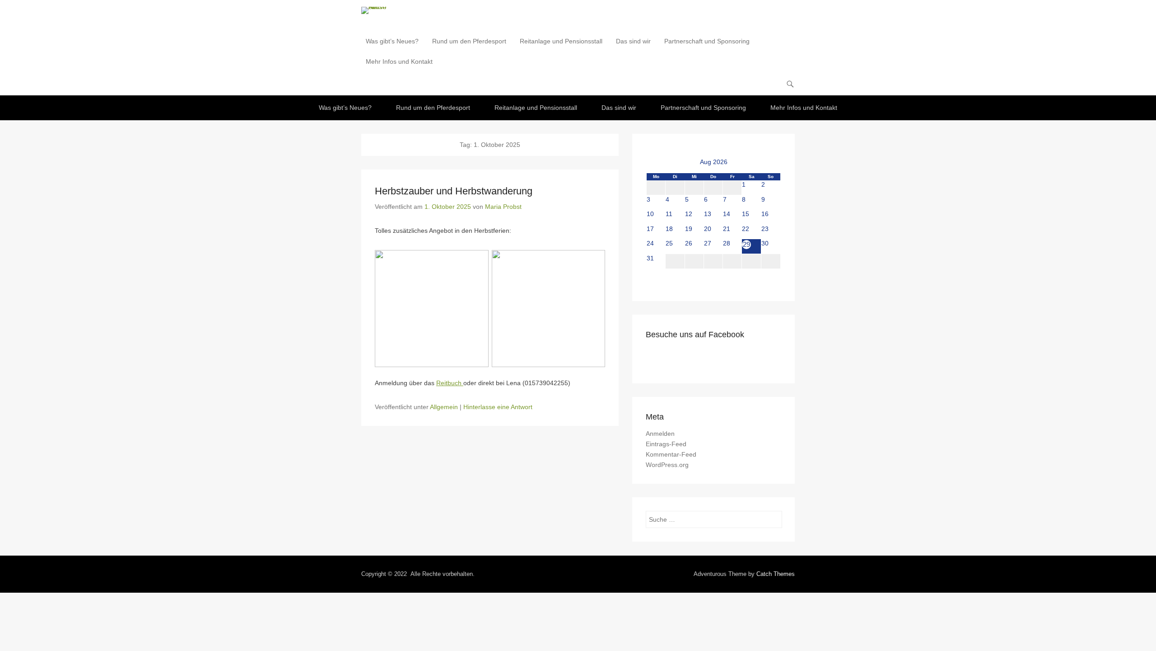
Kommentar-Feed (671, 454)
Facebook (653, 353)
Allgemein (444, 406)
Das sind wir (633, 41)
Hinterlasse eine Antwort (497, 406)
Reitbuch (449, 383)
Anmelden (660, 433)
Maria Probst (503, 206)
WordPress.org (667, 464)
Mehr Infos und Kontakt (399, 61)
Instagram (672, 353)
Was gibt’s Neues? (392, 41)
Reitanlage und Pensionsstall (561, 41)
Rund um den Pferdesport (469, 41)
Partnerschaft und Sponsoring (707, 41)
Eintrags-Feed (666, 444)
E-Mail (692, 353)
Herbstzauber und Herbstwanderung (453, 191)
